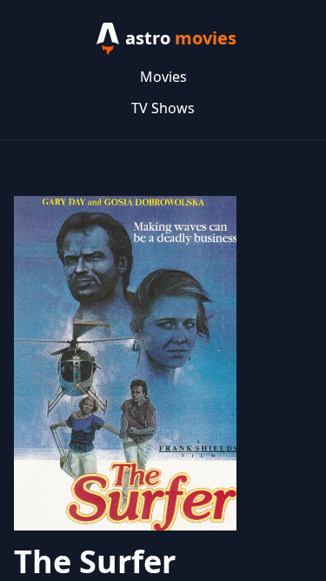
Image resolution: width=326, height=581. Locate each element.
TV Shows (163, 108)
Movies (163, 76)
